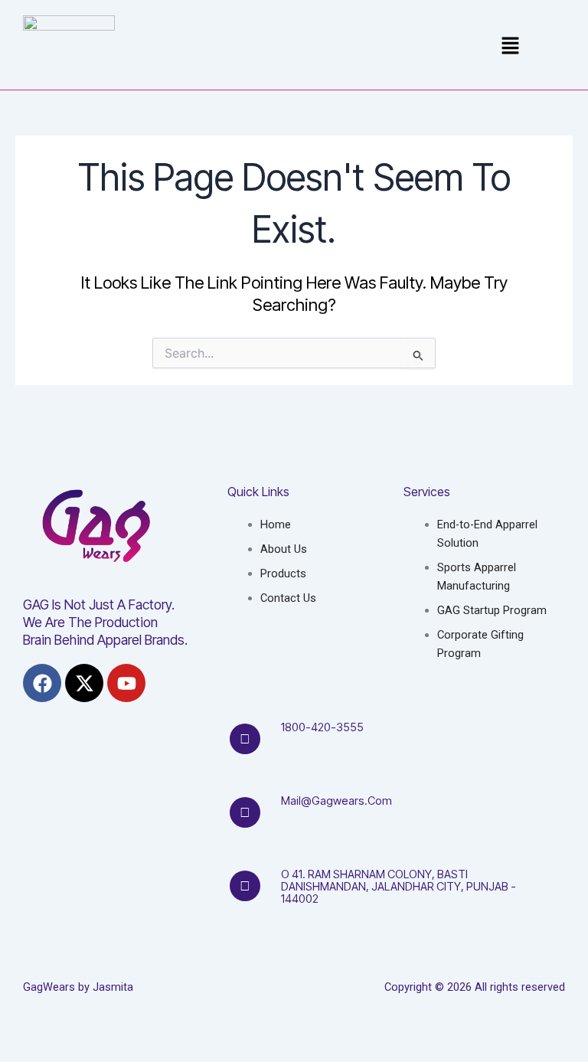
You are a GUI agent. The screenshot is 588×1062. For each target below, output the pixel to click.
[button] (510, 47)
